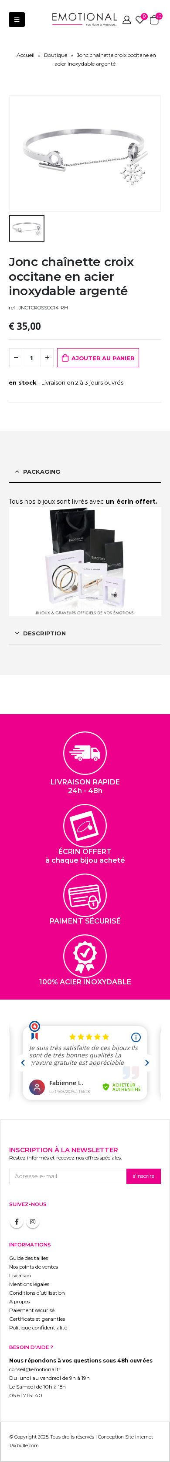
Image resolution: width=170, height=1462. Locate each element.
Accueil (25, 55)
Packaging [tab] (41, 471)
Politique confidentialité (38, 1328)
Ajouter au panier (103, 358)
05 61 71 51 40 (25, 1395)
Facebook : (16, 1221)
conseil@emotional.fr (35, 1369)
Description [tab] (44, 633)
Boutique (55, 55)
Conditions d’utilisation (37, 1293)
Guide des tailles (28, 1258)
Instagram (32, 1221)
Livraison (20, 1276)
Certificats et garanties (37, 1319)
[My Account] (127, 19)
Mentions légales (29, 1284)
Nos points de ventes (33, 1267)
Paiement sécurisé (31, 1310)
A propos (19, 1302)
